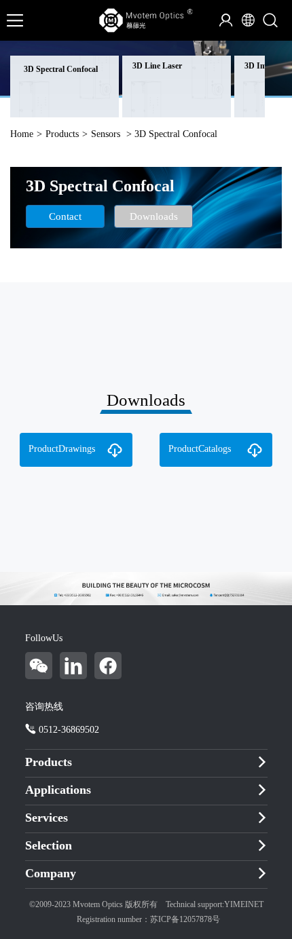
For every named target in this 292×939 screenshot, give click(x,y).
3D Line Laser (157, 66)
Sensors (105, 134)
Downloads (154, 216)
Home (21, 134)
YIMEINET (243, 904)
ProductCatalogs (199, 449)
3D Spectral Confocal (61, 69)
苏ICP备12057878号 (185, 919)
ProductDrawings (62, 449)
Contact (65, 216)
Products (62, 134)
